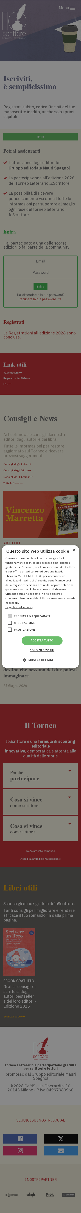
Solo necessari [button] (42, 650)
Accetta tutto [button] (42, 641)
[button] (40, 660)
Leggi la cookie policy (19, 607)
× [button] (74, 550)
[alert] (40, 606)
